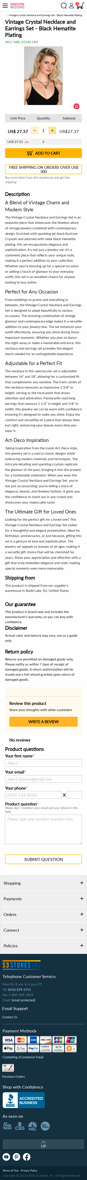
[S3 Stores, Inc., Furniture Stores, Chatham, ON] (24, 1100)
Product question (21, 804)
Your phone (15, 788)
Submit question (43, 859)
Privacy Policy (29, 1170)
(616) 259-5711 (19, 989)
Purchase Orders (13, 1076)
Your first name (19, 756)
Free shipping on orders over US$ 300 (43, 169)
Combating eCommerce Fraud (23, 1057)
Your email (14, 772)
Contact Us (10, 1017)
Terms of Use (11, 1170)
